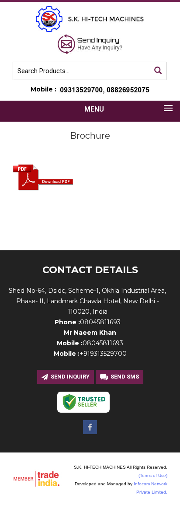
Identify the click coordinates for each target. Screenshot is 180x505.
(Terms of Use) (152, 475)
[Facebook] (90, 432)
